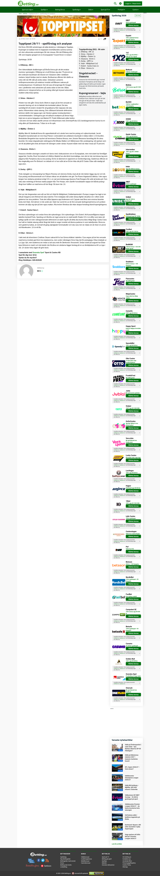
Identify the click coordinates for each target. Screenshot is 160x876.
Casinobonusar (85, 863)
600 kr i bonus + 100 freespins (132, 264)
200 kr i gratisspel (131, 184)
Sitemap (125, 867)
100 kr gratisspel (131, 518)
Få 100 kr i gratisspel (132, 646)
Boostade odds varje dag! (133, 457)
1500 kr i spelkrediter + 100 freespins (132, 105)
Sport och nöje (27, 9)
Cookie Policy (127, 865)
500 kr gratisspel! (131, 22)
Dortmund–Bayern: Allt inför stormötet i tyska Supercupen (133, 827)
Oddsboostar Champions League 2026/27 (131, 778)
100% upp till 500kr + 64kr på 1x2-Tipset (132, 55)
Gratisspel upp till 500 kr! (133, 488)
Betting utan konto (66, 865)
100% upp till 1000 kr (132, 231)
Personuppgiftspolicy (129, 863)
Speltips (44, 9)
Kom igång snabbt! (131, 596)
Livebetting (63, 867)
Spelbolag (76, 9)
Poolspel (121, 9)
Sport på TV (105, 9)
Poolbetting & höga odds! (133, 676)
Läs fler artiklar (117, 844)
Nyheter (104, 863)
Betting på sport (107, 859)
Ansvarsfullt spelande (81, 873)
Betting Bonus (60, 9)
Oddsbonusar (85, 857)
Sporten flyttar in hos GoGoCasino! (132, 424)
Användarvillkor (127, 861)
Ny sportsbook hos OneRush (131, 691)
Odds (90, 9)
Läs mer (138, 15)
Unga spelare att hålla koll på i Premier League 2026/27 (132, 836)
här (119, 31)
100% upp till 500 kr (131, 121)
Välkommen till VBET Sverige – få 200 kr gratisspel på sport (132, 797)
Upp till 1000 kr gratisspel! (130, 200)
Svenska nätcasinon (108, 865)
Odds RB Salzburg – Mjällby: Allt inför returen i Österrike (132, 787)
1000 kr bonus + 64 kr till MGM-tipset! (133, 247)
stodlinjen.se (116, 30)
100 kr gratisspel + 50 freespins (132, 580)
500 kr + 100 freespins (132, 564)
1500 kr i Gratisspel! (131, 72)
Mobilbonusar (85, 861)
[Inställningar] (120, 3)
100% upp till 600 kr (131, 473)
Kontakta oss (127, 859)
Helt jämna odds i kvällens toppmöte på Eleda (132, 817)
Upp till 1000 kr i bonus (132, 169)
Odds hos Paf (130, 549)
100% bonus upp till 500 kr (133, 612)
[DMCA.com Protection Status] (96, 873)
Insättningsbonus (86, 859)
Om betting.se (127, 857)
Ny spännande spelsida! (133, 393)
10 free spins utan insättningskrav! (131, 361)
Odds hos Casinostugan (133, 533)
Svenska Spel (38, 252)
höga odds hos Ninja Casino (132, 297)
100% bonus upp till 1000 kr (133, 88)
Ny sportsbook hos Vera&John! (131, 441)
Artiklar (25, 13)
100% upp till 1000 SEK (133, 408)
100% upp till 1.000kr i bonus (132, 152)
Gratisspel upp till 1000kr (133, 216)
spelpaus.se (122, 30)
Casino (135, 9)
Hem (20, 13)
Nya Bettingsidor (65, 859)
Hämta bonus (133, 25)
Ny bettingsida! (130, 281)
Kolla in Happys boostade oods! (133, 329)
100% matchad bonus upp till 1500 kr (132, 38)
